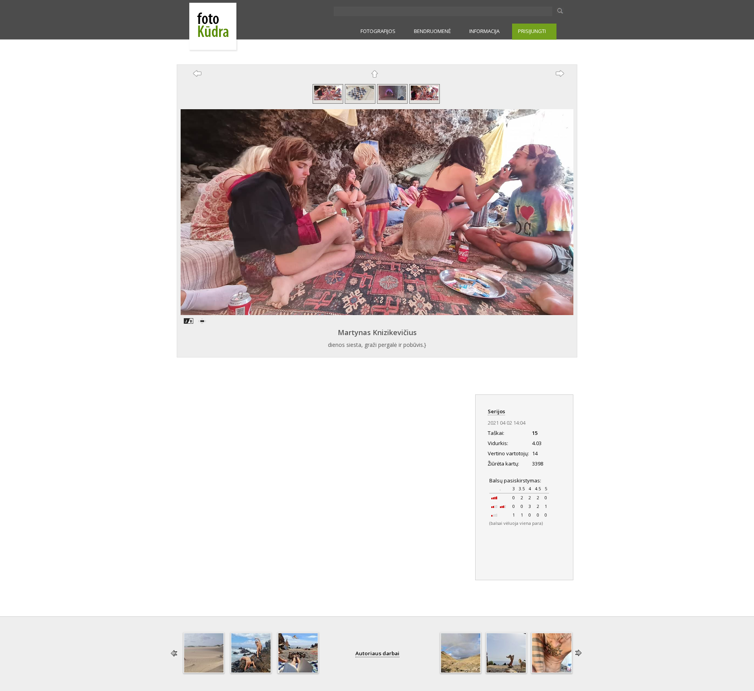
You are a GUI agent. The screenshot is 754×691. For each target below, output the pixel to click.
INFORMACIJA (484, 31)
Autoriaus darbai (377, 653)
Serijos (496, 411)
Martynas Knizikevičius (377, 332)
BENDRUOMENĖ (432, 31)
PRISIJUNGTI (532, 31)
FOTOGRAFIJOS (378, 31)
